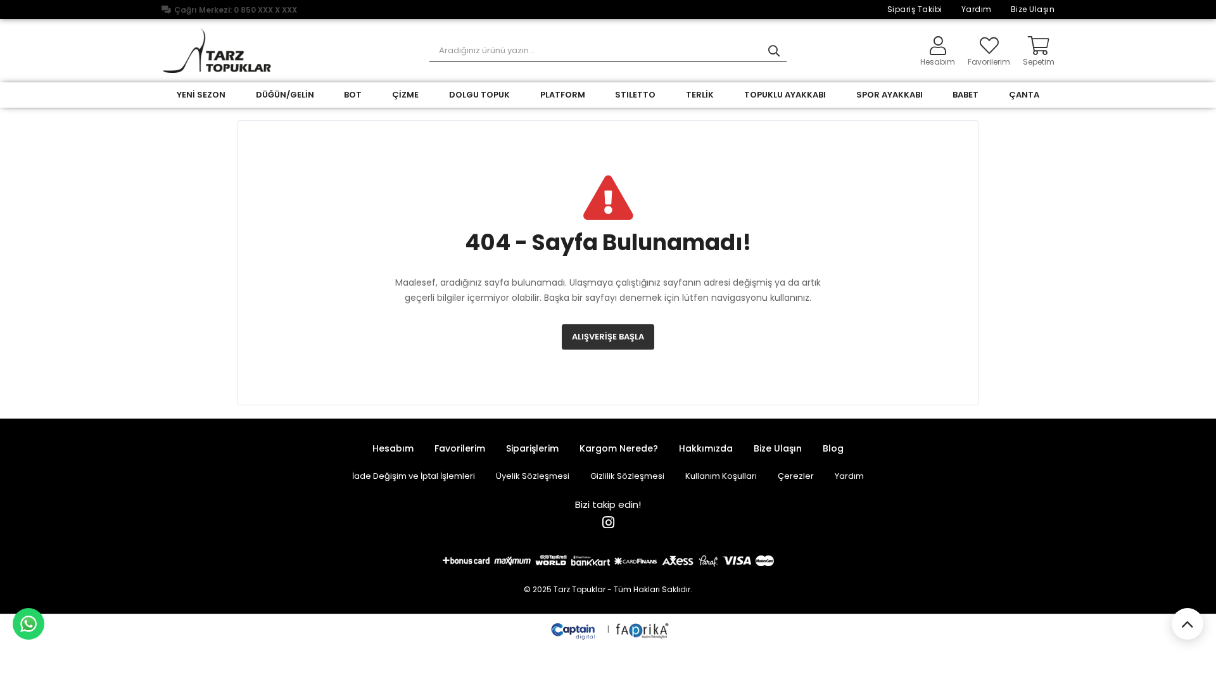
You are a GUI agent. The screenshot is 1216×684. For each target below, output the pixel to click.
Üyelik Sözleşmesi (532, 476)
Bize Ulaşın (1033, 9)
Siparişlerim (532, 448)
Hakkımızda (706, 448)
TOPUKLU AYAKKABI (785, 95)
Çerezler (796, 476)
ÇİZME (405, 95)
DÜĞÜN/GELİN (285, 95)
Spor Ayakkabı (889, 95)
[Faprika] (643, 629)
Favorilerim (989, 61)
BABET (965, 95)
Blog (833, 448)
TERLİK (700, 95)
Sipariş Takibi (914, 9)
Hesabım (393, 448)
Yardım (976, 9)
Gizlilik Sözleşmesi (627, 476)
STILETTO (635, 95)
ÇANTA (1024, 95)
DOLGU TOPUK (479, 95)
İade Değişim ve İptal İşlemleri (413, 476)
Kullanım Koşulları (721, 476)
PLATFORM (562, 95)
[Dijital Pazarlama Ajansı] (574, 629)
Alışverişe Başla (608, 337)
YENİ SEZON (201, 95)
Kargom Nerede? (619, 448)
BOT (353, 95)
